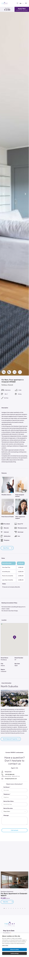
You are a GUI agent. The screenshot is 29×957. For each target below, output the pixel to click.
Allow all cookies (14, 949)
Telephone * (6, 794)
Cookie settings (14, 953)
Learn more (5, 945)
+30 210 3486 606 (9, 774)
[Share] (14, 372)
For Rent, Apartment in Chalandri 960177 (14, 895)
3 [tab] (8, 908)
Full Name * (6, 787)
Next (25, 194)
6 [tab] (15, 908)
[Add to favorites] (20, 372)
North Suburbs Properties (10, 739)
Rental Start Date (8, 801)
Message (6, 815)
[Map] (9, 372)
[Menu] (25, 3)
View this (5, 902)
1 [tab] (4, 908)
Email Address (7, 933)
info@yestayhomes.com (11, 778)
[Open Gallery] (4, 372)
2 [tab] (6, 908)
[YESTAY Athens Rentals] (5, 3)
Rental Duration (8, 808)
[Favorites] (17, 4)
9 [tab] (22, 908)
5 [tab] (13, 908)
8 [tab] (20, 908)
